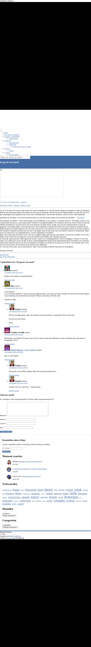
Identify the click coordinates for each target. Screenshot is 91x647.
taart (43, 501)
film (55, 490)
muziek (26, 496)
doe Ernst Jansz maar (7, 257)
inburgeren (26, 494)
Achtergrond (13, 139)
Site (1, 428)
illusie (18, 493)
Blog (6, 133)
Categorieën (6, 525)
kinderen (43, 493)
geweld (85, 490)
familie (48, 489)
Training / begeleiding (12, 137)
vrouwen (78, 501)
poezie (53, 497)
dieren (11, 200)
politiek (60, 497)
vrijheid (70, 500)
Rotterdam (71, 497)
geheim (61, 490)
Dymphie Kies (18, 469)
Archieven (6, 513)
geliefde (69, 489)
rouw (80, 497)
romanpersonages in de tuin (31, 476)
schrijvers (25, 500)
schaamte (16, 205)
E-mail (3, 423)
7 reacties (23, 202)
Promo (11, 151)
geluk (78, 489)
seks (33, 501)
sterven (38, 501)
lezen (66, 493)
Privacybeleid (13, 155)
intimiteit (35, 493)
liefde (10, 205)
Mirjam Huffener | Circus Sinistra (23, 350)
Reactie (3, 415)
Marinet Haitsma (25, 115)
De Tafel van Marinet (11, 135)
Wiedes (22, 205)
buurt (16, 489)
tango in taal (4, 255)
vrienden (59, 500)
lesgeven (58, 493)
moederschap (14, 497)
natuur (35, 497)
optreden (44, 497)
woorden (6, 503)
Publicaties (12, 145)
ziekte (28, 205)
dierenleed (3, 205)
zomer (21, 503)
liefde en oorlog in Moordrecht (31, 461)
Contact (7, 153)
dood (40, 489)
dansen (22, 490)
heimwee (10, 493)
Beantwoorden (9, 280)
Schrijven (7, 141)
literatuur (82, 493)
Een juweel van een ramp (22, 147)
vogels (49, 500)
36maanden (4, 200)
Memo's (4, 497)
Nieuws (7, 149)
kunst (49, 493)
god (3, 494)
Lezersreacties (14, 143)
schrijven (16, 501)
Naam (3, 419)
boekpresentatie (7, 490)
